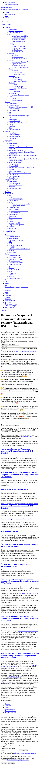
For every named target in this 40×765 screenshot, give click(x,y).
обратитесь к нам (26, 437)
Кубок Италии (17, 72)
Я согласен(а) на (19, 351)
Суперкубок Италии (19, 74)
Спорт (7, 12)
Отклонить (11, 763)
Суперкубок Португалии (20, 95)
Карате (11, 221)
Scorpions (12, 250)
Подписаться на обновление (28, 348)
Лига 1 (14, 84)
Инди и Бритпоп (14, 261)
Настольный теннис (15, 218)
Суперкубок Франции (19, 88)
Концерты (8, 295)
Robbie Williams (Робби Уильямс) (19, 249)
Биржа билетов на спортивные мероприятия (15, 9)
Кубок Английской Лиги (20, 67)
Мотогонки (12, 216)
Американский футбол (16, 225)
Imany (10, 243)
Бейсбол (11, 197)
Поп (10, 266)
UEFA (11, 34)
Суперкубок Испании (19, 58)
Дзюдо (11, 219)
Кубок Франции (17, 86)
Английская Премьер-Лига (21, 62)
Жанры (7, 254)
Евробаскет (12, 126)
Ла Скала (8, 302)
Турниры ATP (13, 166)
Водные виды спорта (16, 199)
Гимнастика (12, 228)
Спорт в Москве (10, 231)
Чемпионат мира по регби (21, 204)
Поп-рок (11, 268)
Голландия (12, 90)
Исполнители (9, 235)
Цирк (6, 285)
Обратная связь (10, 709)
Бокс (10, 195)
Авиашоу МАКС (14, 223)
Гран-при (12, 186)
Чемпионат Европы (18, 41)
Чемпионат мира (14, 32)
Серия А (15, 70)
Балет (6, 292)
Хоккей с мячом (14, 209)
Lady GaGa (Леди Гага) (16, 245)
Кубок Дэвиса (13, 178)
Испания (11, 53)
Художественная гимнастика (18, 211)
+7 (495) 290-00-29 (13, 677)
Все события (13, 29)
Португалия (12, 93)
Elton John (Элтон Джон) (17, 240)
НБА (10, 128)
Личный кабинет (6, 7)
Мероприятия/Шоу (15, 264)
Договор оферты (10, 712)
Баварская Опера (10, 306)
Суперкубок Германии (19, 81)
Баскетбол (8, 117)
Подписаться (24, 750)
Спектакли (8, 290)
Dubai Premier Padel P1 (16, 162)
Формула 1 (8, 140)
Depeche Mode (13, 238)
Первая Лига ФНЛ (18, 46)
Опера (7, 293)
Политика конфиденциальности (18, 760)
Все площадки (9, 307)
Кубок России (17, 50)
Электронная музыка (15, 259)
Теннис (7, 141)
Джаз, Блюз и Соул (15, 257)
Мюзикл (7, 283)
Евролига (12, 124)
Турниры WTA (13, 164)
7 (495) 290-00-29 (10, 2)
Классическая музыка (16, 262)
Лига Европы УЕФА (19, 38)
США (10, 96)
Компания (8, 705)
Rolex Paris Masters (15, 171)
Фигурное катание (11, 180)
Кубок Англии (17, 64)
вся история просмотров (19, 700)
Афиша (7, 17)
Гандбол (11, 226)
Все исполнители (14, 236)
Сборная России (17, 51)
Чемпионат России (15, 188)
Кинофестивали (10, 280)
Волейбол (8, 192)
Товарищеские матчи (16, 31)
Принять (4, 763)
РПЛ (14, 44)
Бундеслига (16, 77)
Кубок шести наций (19, 205)
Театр (6, 16)
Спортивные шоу (14, 212)
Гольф (11, 230)
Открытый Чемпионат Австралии (20, 173)
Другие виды (9, 193)
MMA (7, 190)
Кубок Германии (17, 79)
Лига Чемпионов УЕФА (20, 36)
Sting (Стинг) (13, 252)
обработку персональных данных (25, 351)
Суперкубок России (19, 48)
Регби (10, 202)
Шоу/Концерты (10, 14)
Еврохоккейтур (14, 110)
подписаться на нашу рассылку (28, 593)
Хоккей (7, 102)
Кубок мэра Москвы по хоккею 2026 (21, 107)
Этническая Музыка (15, 278)
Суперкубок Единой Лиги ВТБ (19, 122)
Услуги (7, 707)
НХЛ (10, 112)
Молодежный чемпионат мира (19, 115)
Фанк (10, 271)
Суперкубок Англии (19, 65)
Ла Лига (15, 55)
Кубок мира (12, 114)
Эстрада (11, 276)
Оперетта (8, 299)
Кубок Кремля (13, 174)
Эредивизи (16, 91)
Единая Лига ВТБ (14, 121)
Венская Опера (10, 300)
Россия (11, 43)
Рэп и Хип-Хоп (14, 269)
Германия (12, 76)
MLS (14, 98)
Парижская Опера (11, 304)
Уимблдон (12, 145)
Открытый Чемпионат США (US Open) (22, 150)
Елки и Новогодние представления (16, 287)
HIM (10, 242)
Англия (11, 60)
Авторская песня (14, 256)
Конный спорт (13, 214)
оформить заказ (6, 24)
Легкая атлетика (14, 200)
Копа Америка (17, 100)
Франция (12, 83)
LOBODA (12, 247)
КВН (6, 281)
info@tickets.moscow (11, 4)
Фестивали (12, 273)
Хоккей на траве (14, 207)
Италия (11, 69)
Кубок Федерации (14, 176)
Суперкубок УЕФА (18, 39)
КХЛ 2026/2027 (14, 105)
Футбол (7, 27)
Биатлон (7, 131)
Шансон (11, 275)
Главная (7, 704)
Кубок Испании (17, 57)
